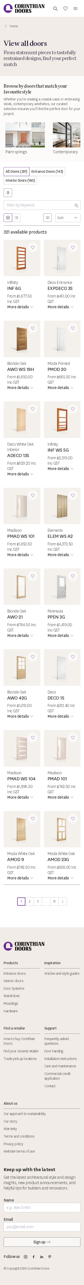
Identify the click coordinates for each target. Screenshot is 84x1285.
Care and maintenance (60, 1066)
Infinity (12, 282)
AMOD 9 (15, 859)
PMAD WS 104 (21, 779)
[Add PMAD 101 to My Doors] (73, 737)
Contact (50, 1086)
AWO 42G (17, 698)
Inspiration (52, 963)
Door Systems (14, 988)
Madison (14, 530)
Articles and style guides (62, 973)
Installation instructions (60, 1058)
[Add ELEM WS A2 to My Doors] (73, 495)
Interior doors (13, 981)
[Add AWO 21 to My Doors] (33, 576)
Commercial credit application (57, 1076)
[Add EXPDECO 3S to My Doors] (73, 247)
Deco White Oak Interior (20, 447)
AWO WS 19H (20, 369)
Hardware (10, 1011)
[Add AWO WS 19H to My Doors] (33, 328)
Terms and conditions (19, 1136)
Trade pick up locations (20, 1058)
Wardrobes (12, 996)
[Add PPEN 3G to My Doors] (73, 576)
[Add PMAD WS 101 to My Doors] (33, 495)
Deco (51, 692)
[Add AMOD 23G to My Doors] (73, 818)
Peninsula (55, 611)
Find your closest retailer (21, 1051)
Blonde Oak (16, 363)
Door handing (53, 1051)
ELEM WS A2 (60, 536)
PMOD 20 (56, 369)
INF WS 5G (58, 450)
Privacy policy (13, 1144)
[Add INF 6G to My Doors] (33, 247)
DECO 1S (55, 698)
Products (11, 963)
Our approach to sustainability (25, 1113)
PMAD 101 (57, 779)
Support (50, 1028)
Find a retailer (14, 1028)
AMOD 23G (58, 859)
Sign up (39, 1242)
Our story (10, 1121)
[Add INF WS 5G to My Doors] (73, 409)
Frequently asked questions (56, 1041)
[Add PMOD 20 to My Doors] (73, 328)
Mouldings (11, 1003)
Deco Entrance (59, 282)
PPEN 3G (56, 617)
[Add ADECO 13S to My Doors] (33, 409)
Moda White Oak (21, 853)
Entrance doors (15, 973)
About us (10, 1103)
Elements (55, 530)
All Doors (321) (16, 171)
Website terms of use (19, 1151)
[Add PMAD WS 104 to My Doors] (33, 737)
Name (9, 1200)
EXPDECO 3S (60, 288)
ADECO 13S (18, 455)
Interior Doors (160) (20, 180)
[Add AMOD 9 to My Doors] (33, 818)
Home (14, 26)
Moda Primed (58, 363)
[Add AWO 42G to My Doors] (33, 657)
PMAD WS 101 (20, 536)
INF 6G (14, 288)
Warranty (10, 1128)
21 (55, 902)
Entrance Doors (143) (47, 171)
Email (8, 1219)
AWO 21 (15, 617)
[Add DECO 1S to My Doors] (73, 657)
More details (18, 307)
